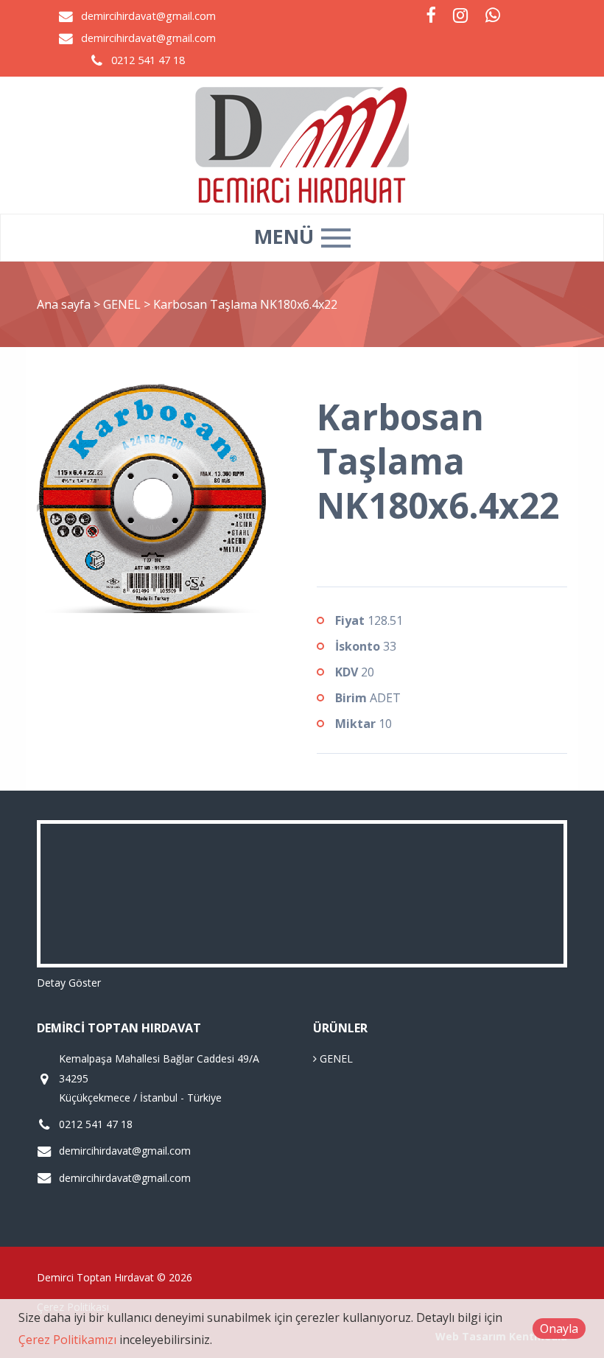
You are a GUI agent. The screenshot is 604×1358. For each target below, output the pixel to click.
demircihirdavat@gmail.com (148, 16)
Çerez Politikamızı (67, 1339)
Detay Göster (69, 983)
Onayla (559, 1328)
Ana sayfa (64, 304)
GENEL (123, 304)
